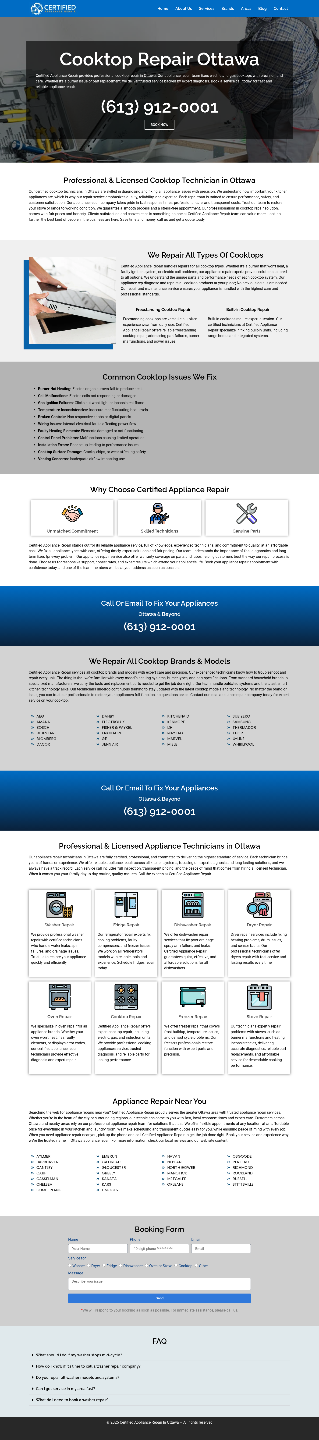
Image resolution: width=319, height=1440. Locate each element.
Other (203, 1266)
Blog (262, 8)
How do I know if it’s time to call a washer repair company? (88, 1366)
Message (75, 1273)
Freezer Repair (192, 1016)
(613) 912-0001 (159, 106)
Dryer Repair (259, 924)
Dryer (95, 1266)
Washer (78, 1266)
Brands (227, 8)
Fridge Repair (126, 924)
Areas (246, 8)
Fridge (111, 1266)
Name (73, 1240)
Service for (77, 1258)
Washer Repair (59, 924)
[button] (159, 1355)
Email (196, 1240)
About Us (183, 8)
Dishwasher (133, 1266)
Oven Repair (59, 1016)
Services (206, 8)
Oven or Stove (160, 1266)
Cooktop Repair (126, 1016)
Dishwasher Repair (192, 924)
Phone (135, 1240)
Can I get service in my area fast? (65, 1389)
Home (162, 8)
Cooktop (185, 1266)
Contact (281, 8)
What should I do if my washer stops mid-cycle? (79, 1355)
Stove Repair (259, 1016)
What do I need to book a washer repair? (72, 1400)
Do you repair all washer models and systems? (77, 1377)
